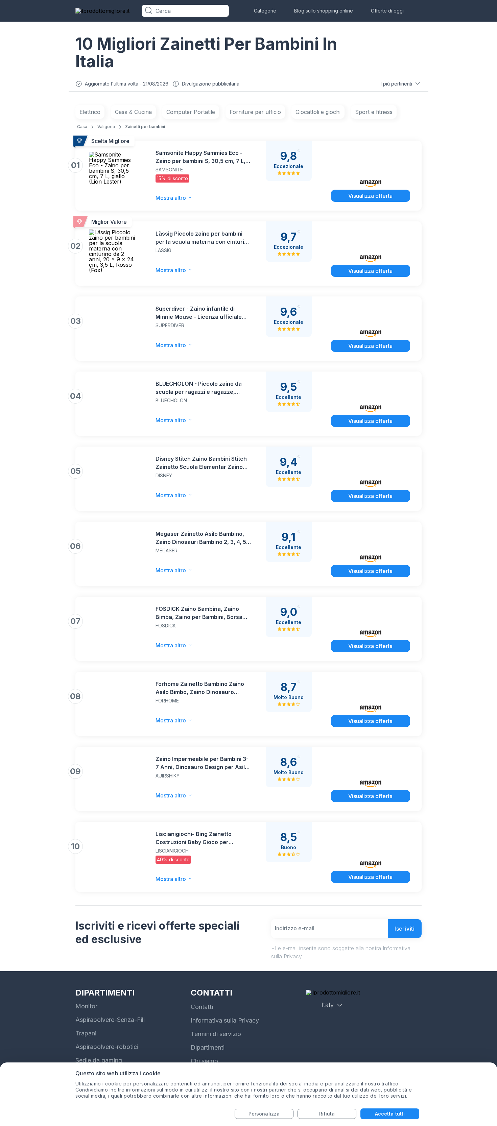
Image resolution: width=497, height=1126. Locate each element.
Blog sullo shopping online (323, 11)
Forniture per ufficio (255, 112)
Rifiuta (327, 1114)
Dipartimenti (207, 1047)
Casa (82, 126)
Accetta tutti (390, 1114)
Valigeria (106, 126)
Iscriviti (405, 928)
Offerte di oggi (387, 11)
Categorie (265, 11)
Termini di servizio (216, 1033)
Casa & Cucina (133, 112)
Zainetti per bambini (145, 126)
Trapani (85, 1033)
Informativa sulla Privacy (225, 1020)
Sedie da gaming (98, 1060)
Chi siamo (204, 1060)
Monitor (86, 1006)
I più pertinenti (396, 84)
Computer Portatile (190, 112)
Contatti (202, 1006)
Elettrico (89, 112)
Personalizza (264, 1114)
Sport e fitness (374, 112)
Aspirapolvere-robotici (106, 1046)
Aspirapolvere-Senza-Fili (110, 1019)
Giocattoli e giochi (317, 112)
